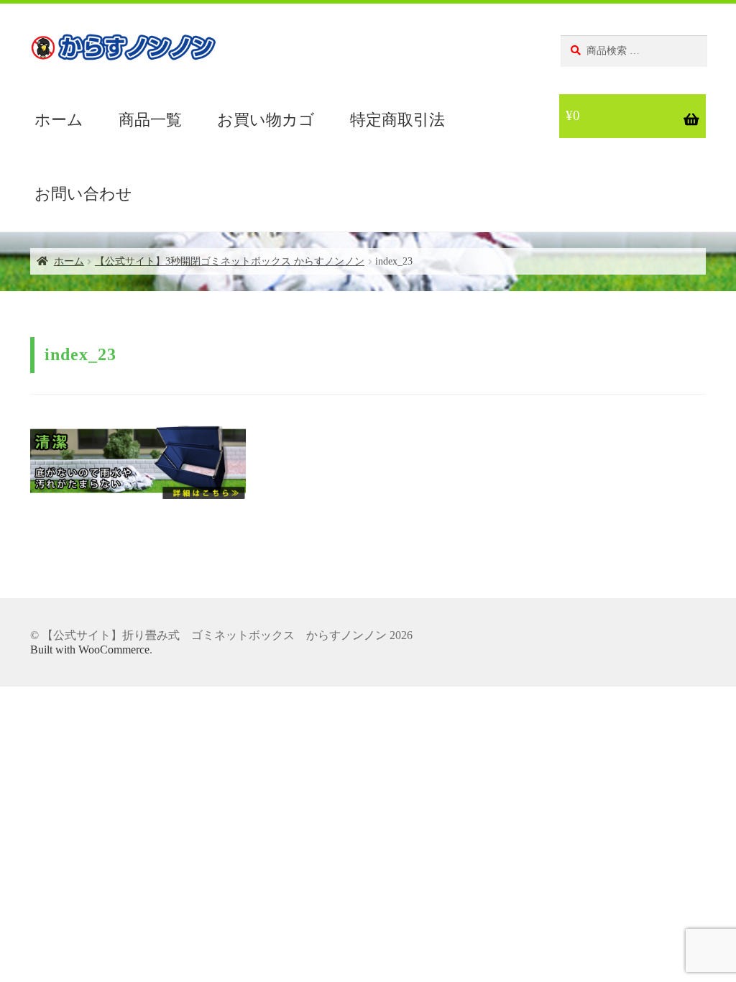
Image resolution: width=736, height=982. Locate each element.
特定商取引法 (397, 120)
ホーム (58, 120)
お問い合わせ (83, 194)
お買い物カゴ (266, 120)
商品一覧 (150, 120)
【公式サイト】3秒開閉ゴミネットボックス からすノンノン (229, 261)
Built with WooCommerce (90, 649)
